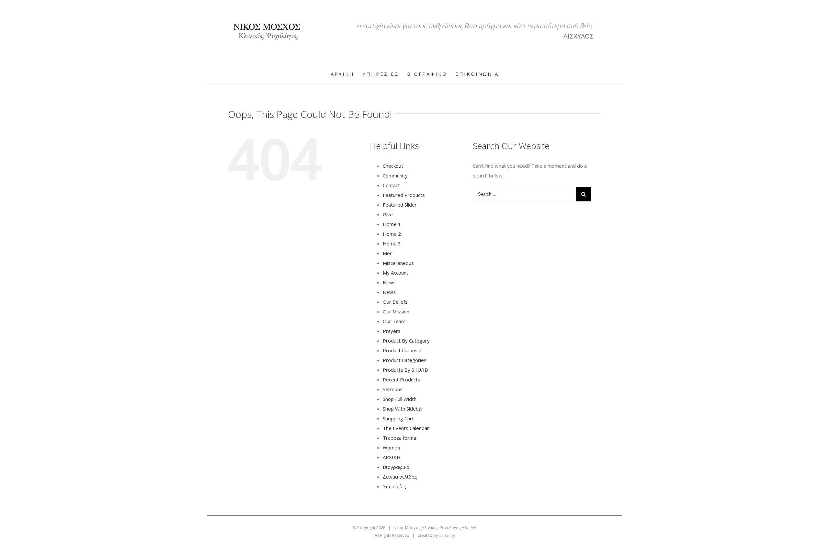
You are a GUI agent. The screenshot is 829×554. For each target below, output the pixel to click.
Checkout (393, 166)
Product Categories (404, 360)
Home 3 (392, 243)
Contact (391, 185)
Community (395, 175)
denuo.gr (447, 535)
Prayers (392, 331)
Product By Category (406, 340)
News (389, 282)
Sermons (393, 389)
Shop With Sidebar (403, 408)
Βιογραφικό (396, 467)
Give (388, 214)
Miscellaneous (398, 263)
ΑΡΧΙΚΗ (392, 457)
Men (387, 253)
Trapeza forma (399, 438)
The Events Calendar (406, 428)
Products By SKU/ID (405, 370)
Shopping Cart (398, 418)
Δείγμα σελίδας (400, 476)
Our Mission (396, 311)
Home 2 (392, 234)
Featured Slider (400, 204)
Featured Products (404, 195)
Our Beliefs (395, 302)
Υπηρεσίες (394, 486)
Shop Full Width (399, 399)
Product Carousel (402, 350)
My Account (395, 272)
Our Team (394, 321)
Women (391, 447)
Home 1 (392, 224)
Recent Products (401, 379)
